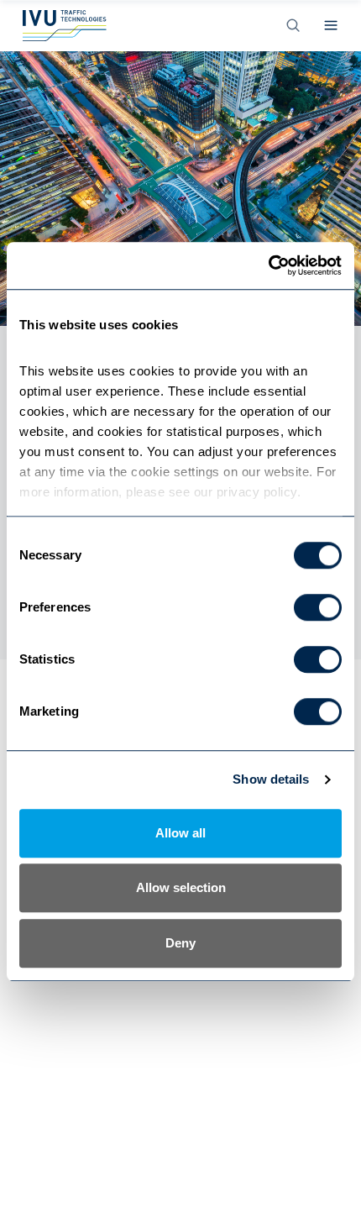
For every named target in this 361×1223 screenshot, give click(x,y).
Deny (180, 943)
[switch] (318, 607)
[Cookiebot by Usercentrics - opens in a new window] (268, 265)
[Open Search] (293, 25)
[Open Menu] (330, 25)
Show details (271, 779)
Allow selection (181, 887)
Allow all (180, 833)
